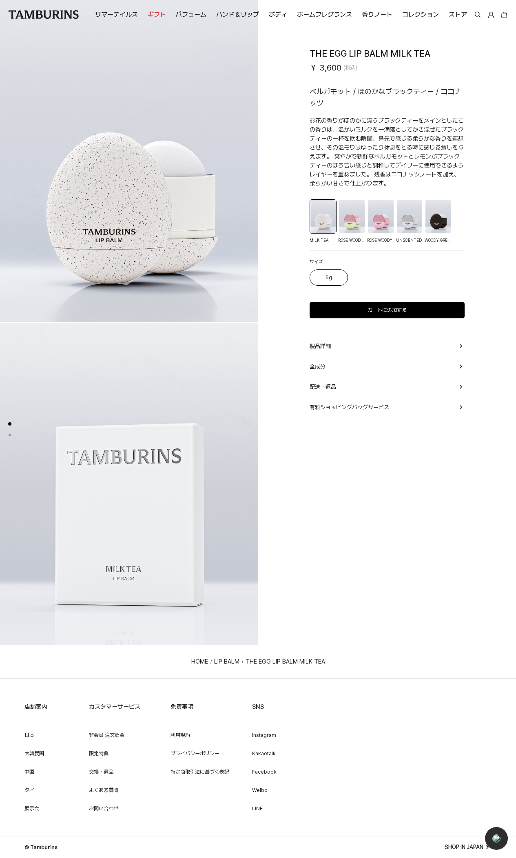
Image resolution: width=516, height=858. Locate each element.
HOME (199, 661)
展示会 (31, 808)
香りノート (377, 14)
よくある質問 (103, 790)
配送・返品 (323, 387)
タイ (29, 790)
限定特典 (99, 753)
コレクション (420, 14)
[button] (496, 838)
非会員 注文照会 (106, 735)
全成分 (318, 366)
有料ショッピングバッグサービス (349, 407)
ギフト (157, 14)
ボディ (278, 14)
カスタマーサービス (114, 706)
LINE (257, 808)
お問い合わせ (103, 808)
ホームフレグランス (324, 14)
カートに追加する (387, 310)
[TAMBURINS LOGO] (43, 14)
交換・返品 (101, 772)
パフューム (191, 14)
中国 (29, 772)
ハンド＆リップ (237, 14)
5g (329, 277)
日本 (29, 735)
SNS (258, 706)
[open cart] (503, 14)
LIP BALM (226, 661)
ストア (458, 14)
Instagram (264, 735)
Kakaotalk (264, 753)
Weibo (260, 790)
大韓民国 (34, 753)
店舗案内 (35, 706)
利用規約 (180, 735)
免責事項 (182, 706)
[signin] (491, 14)
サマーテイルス (116, 14)
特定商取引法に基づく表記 (200, 772)
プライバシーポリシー (195, 753)
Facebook (264, 772)
